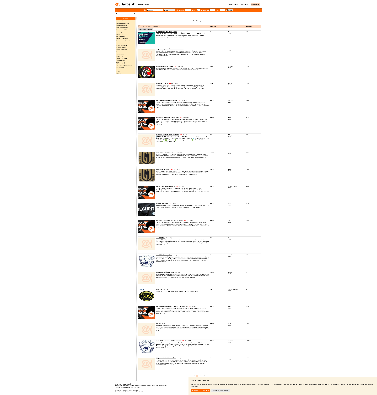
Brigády (118, 71)
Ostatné (118, 73)
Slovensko (122, 392)
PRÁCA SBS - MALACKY (163, 169)
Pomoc (117, 385)
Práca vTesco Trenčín (162, 83)
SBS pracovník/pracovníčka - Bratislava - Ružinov (169, 49)
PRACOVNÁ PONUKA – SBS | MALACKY (167, 135)
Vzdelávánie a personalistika (124, 65)
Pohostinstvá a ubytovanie (123, 41)
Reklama (137, 385)
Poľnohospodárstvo (121, 43)
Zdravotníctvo (120, 67)
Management (120, 34)
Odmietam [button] (205, 390)
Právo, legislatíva (121, 47)
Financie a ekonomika (122, 27)
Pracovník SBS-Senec (162, 203)
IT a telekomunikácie (121, 30)
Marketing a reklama (121, 32)
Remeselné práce (121, 52)
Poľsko (136, 392)
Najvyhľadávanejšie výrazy (130, 390)
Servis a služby (120, 54)
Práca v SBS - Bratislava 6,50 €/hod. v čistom (168, 341)
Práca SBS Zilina (160, 238)
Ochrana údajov (151, 385)
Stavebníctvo (119, 56)
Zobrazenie (249, 26)
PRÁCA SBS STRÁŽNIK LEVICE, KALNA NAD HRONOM (171, 306)
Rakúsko (141, 392)
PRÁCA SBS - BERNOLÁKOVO (164, 152)
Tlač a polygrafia (120, 60)
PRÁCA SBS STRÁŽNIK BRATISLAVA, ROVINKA (169, 220)
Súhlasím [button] (195, 390)
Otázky (121, 385)
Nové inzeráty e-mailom (145, 29)
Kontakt (132, 385)
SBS (157, 323)
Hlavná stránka (120, 14)
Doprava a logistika (121, 25)
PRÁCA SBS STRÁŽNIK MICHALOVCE (166, 32)
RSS (157, 385)
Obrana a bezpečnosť (122, 38)
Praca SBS (159, 289)
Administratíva (120, 21)
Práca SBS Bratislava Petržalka (164, 66)
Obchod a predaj (120, 36)
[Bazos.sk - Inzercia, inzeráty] (125, 5)
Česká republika (129, 392)
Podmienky (143, 385)
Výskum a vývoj (120, 63)
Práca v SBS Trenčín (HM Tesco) (165, 272)
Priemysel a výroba (121, 49)
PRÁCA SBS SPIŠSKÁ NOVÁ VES (165, 186)
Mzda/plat (213, 26)
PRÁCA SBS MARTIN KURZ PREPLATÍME (167, 117)
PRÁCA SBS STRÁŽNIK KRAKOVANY (166, 100)
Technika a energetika (122, 58)
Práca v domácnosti (121, 45)
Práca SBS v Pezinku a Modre (164, 255)
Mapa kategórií (119, 390)
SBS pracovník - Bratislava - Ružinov (166, 358)
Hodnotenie (126, 385)
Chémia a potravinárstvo (122, 23)
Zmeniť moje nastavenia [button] (220, 390)
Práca (127, 14)
